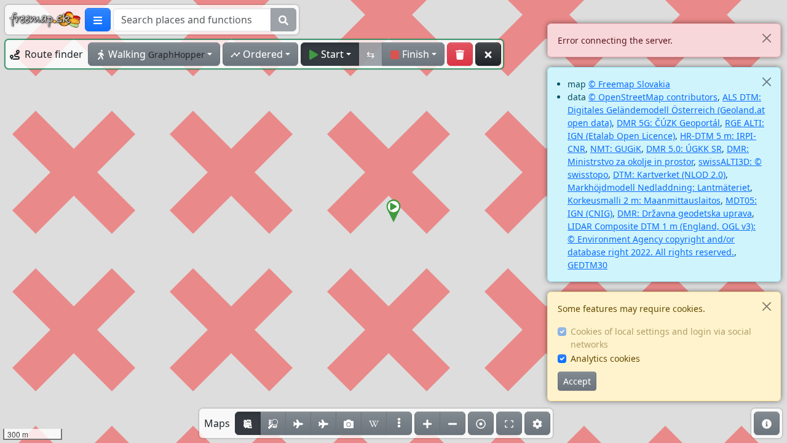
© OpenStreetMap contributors (653, 97)
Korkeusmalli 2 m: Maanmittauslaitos (644, 200)
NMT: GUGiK (615, 148)
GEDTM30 (587, 265)
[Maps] (399, 423)
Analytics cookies (605, 358)
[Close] (766, 37)
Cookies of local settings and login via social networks (661, 337)
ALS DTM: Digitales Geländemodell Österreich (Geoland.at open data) (666, 110)
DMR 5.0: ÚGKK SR (684, 148)
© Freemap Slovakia (629, 84)
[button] (393, 211)
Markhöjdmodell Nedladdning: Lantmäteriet (659, 187)
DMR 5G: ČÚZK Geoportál (668, 123)
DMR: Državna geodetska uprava (684, 213)
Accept (577, 381)
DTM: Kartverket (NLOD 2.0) (669, 174)
